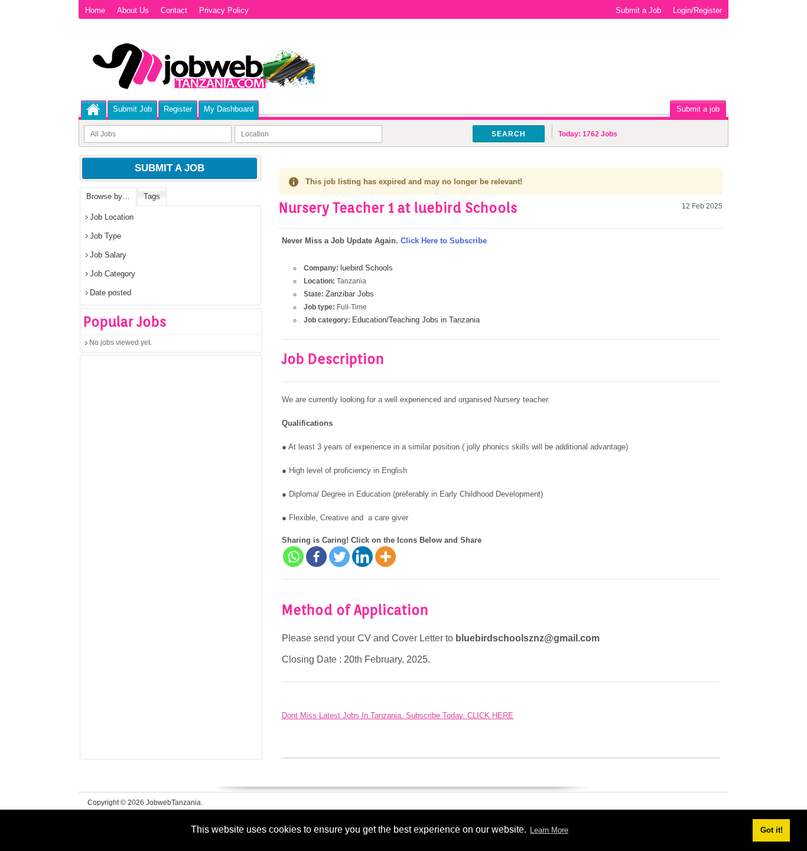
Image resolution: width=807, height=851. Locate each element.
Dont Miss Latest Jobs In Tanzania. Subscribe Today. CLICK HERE (397, 715)
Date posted (110, 292)
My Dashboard (228, 109)
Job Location (112, 217)
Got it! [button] (771, 830)
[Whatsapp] (293, 556)
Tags (152, 196)
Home (95, 10)
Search (509, 134)
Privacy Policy (224, 10)
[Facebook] (316, 556)
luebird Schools (366, 267)
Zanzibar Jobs (350, 293)
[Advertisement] (169, 561)
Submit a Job (638, 10)
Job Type (105, 236)
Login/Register (697, 10)
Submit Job (132, 109)
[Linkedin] (362, 556)
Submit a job (698, 109)
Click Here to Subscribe (444, 240)
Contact (174, 10)
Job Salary (108, 254)
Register (178, 109)
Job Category (112, 273)
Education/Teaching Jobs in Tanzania (416, 319)
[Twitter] (339, 556)
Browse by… (108, 196)
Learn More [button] (549, 830)
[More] (385, 556)
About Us (133, 10)
